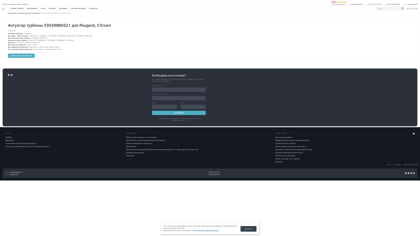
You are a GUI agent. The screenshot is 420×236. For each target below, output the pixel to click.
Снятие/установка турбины (285, 143)
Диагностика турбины (283, 137)
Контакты (93, 8)
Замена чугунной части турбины (287, 159)
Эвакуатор (130, 156)
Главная (10, 13)
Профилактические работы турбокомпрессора (292, 140)
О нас (43, 8)
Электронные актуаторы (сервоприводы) (29, 13)
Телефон (154, 103)
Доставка (63, 8)
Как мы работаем (78, 8)
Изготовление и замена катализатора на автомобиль (145, 140)
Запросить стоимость (21, 56)
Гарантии (278, 162)
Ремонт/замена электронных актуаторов (290, 146)
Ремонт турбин (17, 8)
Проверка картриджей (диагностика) (289, 153)
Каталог (52, 8)
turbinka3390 (410, 4)
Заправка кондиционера (135, 153)
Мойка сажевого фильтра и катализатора (141, 137)
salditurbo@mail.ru (357, 4)
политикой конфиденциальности (185, 119)
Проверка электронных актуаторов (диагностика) (293, 149)
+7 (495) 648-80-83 (392, 4)
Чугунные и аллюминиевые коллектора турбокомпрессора (27, 146)
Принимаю (248, 229)
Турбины (8, 137)
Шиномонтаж (131, 146)
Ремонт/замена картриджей (285, 156)
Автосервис (32, 8)
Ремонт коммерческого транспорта (139, 143)
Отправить (179, 113)
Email (181, 103)
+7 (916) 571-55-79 (374, 4)
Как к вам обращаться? (158, 85)
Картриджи (9, 140)
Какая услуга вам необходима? (160, 94)
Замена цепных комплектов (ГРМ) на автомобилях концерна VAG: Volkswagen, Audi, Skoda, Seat (162, 149)
